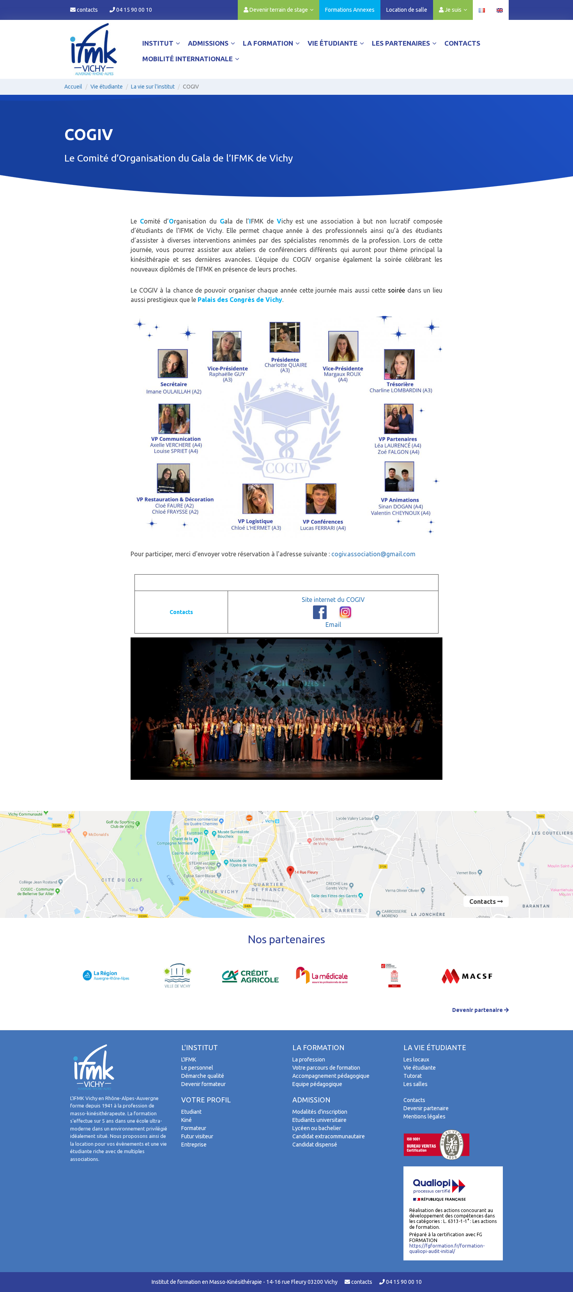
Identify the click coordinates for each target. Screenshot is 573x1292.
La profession (308, 1059)
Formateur (193, 1128)
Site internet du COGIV (333, 599)
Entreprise (194, 1144)
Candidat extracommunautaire (328, 1136)
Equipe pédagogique (317, 1084)
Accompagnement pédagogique (331, 1076)
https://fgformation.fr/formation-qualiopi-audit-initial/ (447, 1248)
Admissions (209, 43)
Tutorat (412, 1076)
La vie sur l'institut (153, 86)
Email (333, 624)
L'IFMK (188, 1059)
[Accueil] (93, 49)
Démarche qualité (202, 1076)
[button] (278, 10)
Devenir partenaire (478, 1010)
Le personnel (197, 1068)
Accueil (73, 86)
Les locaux (416, 1059)
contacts (87, 10)
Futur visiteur (197, 1136)
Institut (158, 43)
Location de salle (406, 10)
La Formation (269, 43)
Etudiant (191, 1112)
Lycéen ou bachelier (316, 1128)
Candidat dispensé (314, 1144)
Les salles (415, 1084)
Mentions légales (424, 1116)
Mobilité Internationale (188, 58)
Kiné (186, 1120)
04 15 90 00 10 (133, 10)
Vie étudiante (333, 43)
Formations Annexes (350, 10)
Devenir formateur (203, 1084)
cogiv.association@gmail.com (373, 553)
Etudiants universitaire (319, 1120)
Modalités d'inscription (319, 1112)
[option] (106, 975)
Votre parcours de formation (326, 1068)
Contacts (462, 43)
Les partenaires (402, 43)
